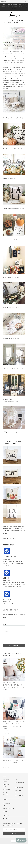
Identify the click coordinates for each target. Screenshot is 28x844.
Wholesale (17, 793)
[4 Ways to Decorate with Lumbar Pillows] (14, 747)
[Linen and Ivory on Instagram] (9, 819)
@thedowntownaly (12, 178)
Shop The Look (6, 789)
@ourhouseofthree (14, 307)
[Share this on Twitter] (7, 538)
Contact (5, 811)
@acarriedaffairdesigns (18, 208)
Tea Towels (5, 787)
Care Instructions (7, 803)
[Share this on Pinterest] (13, 538)
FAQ (4, 806)
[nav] (4, 1)
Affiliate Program (19, 787)
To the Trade (18, 790)
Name (5, 617)
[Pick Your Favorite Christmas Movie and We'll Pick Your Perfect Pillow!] (14, 669)
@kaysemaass (16, 338)
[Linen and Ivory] (14, 14)
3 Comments (14, 24)
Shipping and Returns (8, 808)
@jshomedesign (13, 432)
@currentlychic (20, 368)
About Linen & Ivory (19, 782)
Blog (16, 779)
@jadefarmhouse (17, 239)
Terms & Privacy (19, 795)
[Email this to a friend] (15, 538)
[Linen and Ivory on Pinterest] (6, 819)
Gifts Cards (5, 794)
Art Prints (5, 792)
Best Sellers (6, 784)
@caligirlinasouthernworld (11, 401)
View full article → (7, 695)
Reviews (17, 785)
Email (4, 624)
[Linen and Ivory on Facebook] (3, 819)
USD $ (14, 841)
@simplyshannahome (19, 149)
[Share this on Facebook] (10, 538)
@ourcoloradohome (15, 277)
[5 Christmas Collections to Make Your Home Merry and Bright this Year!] (14, 708)
